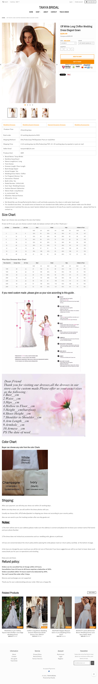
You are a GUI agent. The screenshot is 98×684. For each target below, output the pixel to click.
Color (80, 40)
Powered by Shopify (49, 678)
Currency (12, 2)
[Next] (57, 65)
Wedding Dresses (9, 125)
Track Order (14, 661)
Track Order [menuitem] (64, 12)
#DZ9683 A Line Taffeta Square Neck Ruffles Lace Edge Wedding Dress (12, 633)
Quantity (63, 46)
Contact (14, 656)
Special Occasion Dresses (57, 125)
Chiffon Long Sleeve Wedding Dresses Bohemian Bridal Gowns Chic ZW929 (37, 633)
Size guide (67, 40)
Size (65, 40)
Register (60, 659)
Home (3, 17)
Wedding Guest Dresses (31, 125)
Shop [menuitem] (37, 12)
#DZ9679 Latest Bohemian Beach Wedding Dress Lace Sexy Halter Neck (85, 633)
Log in (70, 2)
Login (60, 656)
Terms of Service (37, 659)
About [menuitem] (46, 12)
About (14, 654)
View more (92, 592)
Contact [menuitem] (54, 12)
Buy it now (77, 62)
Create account (79, 2)
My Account (60, 654)
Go (92, 663)
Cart (91, 2)
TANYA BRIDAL (49, 7)
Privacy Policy (37, 654)
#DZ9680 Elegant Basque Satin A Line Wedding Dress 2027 (61, 633)
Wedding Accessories (82, 125)
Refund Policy (37, 656)
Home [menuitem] (31, 12)
